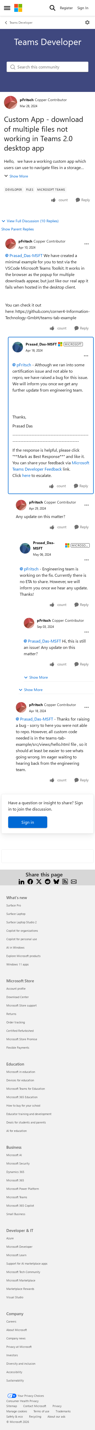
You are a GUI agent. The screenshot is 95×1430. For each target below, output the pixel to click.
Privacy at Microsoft (19, 1347)
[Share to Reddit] (47, 881)
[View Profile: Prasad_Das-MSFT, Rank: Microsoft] (17, 347)
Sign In (82, 7)
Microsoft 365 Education (21, 1097)
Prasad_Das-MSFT (26, 255)
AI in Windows (15, 947)
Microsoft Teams (16, 1197)
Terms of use (41, 1411)
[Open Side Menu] (7, 8)
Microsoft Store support (21, 1005)
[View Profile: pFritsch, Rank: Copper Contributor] (10, 102)
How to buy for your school (23, 1105)
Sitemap (11, 1406)
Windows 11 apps (17, 964)
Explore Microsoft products (23, 956)
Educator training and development (28, 1114)
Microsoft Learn (16, 1255)
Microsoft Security (18, 1163)
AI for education (16, 1131)
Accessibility (14, 1372)
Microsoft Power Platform (22, 1189)
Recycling (35, 1416)
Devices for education (20, 1080)
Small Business (15, 1214)
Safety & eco (14, 1416)
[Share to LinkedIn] (21, 881)
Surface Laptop (15, 914)
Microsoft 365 (15, 1180)
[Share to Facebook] (30, 881)
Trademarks (63, 1411)
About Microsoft (16, 1330)
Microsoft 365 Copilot (20, 1205)
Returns (11, 1014)
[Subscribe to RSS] (65, 881)
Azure (10, 1238)
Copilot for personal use (21, 939)
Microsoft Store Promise (21, 1039)
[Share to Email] (74, 881)
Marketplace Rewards (20, 1289)
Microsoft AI (14, 1155)
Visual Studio (14, 1297)
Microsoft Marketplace (20, 1280)
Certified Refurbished (20, 1031)
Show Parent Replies (17, 228)
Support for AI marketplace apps (27, 1263)
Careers (11, 1321)
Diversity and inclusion (20, 1363)
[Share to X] (39, 881)
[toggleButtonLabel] (87, 22)
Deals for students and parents (26, 1122)
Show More (19, 176)
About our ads (56, 1416)
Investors (12, 1355)
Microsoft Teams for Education (25, 1089)
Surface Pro (13, 905)
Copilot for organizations (22, 931)
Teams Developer (21, 22)
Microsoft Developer (19, 1247)
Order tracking (15, 1022)
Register (66, 7)
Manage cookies (16, 1411)
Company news (16, 1338)
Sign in (27, 822)
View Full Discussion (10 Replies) (33, 220)
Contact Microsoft (34, 1406)
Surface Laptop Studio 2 (21, 922)
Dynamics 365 (15, 1172)
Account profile (16, 988)
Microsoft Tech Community (23, 1272)
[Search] (52, 8)
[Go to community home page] (18, 8)
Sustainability (15, 1380)
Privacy (57, 1406)
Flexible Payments (17, 1047)
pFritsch (27, 99)
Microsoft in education (20, 1072)
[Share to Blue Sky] (56, 881)
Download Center (17, 997)
